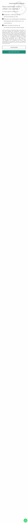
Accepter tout (14, 52)
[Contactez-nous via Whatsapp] (25, 520)
